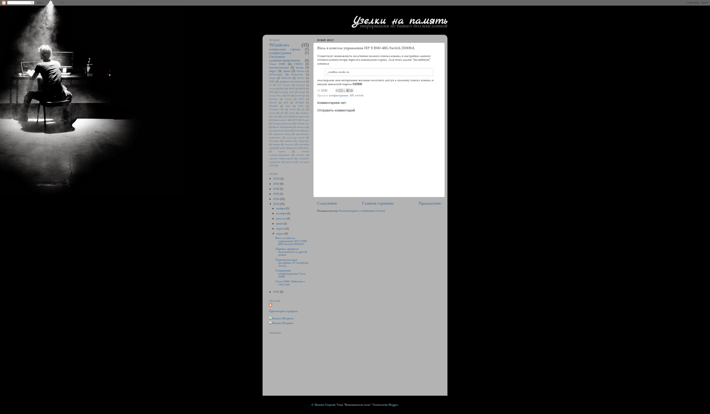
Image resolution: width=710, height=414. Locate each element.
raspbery (304, 113)
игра (306, 130)
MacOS (273, 102)
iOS (282, 113)
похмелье (289, 144)
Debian (301, 71)
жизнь (297, 130)
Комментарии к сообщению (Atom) (362, 210)
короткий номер (282, 134)
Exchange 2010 (286, 92)
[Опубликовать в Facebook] (348, 90)
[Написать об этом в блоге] (341, 90)
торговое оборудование (281, 158)
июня (280, 223)
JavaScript (300, 95)
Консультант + (280, 120)
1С (270, 85)
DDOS (292, 88)
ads (303, 109)
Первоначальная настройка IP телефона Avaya (291, 262)
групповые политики (279, 130)
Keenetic (273, 99)
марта (280, 233)
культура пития (296, 137)
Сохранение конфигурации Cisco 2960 (290, 273)
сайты (306, 148)
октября (281, 213)
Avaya (272, 88)
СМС (272, 81)
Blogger (393, 404)
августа (281, 218)
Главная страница (378, 203)
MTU (301, 99)
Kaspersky (297, 74)
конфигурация (338, 95)
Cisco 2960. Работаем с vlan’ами (290, 283)
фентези (290, 162)
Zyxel (292, 109)
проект (282, 148)
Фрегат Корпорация (282, 127)
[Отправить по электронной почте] (337, 90)
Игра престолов (301, 116)
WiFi (301, 106)
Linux (272, 78)
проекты (294, 148)
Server (301, 78)
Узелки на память (400, 20)
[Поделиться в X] (344, 90)
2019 (276, 183)
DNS (271, 92)
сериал (282, 151)
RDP (286, 102)
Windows (279, 45)
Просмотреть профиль (283, 311)
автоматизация (279, 67)
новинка (288, 141)
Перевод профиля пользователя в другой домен (291, 251)
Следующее (327, 203)
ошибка (276, 144)
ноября (281, 208)
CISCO (298, 64)
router (275, 116)
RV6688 (299, 102)
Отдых (305, 120)
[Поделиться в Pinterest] (351, 90)
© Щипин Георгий (323, 404)
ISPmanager (276, 74)
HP (352, 95)
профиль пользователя (292, 81)
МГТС (294, 120)
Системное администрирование (284, 58)
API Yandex (284, 85)
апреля (281, 228)
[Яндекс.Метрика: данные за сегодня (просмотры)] (281, 318)
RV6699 (273, 106)
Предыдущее (430, 203)
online (292, 113)
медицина (274, 141)
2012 (276, 291)
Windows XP (276, 109)
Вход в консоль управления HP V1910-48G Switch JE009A (291, 241)
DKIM (302, 88)
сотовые (300, 155)
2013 (276, 204)
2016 (276, 188)
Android (300, 85)
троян (286, 71)
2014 (276, 199)
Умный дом (302, 123)
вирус (273, 71)
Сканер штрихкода (282, 123)
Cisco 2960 (277, 64)
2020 (276, 178)
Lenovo (288, 99)
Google (301, 92)
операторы (303, 141)
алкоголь (301, 127)
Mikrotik (286, 78)
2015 (276, 193)
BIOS (282, 88)
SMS (287, 106)
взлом (299, 67)
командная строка (284, 49)
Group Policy (276, 95)
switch (359, 95)
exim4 (272, 113)
